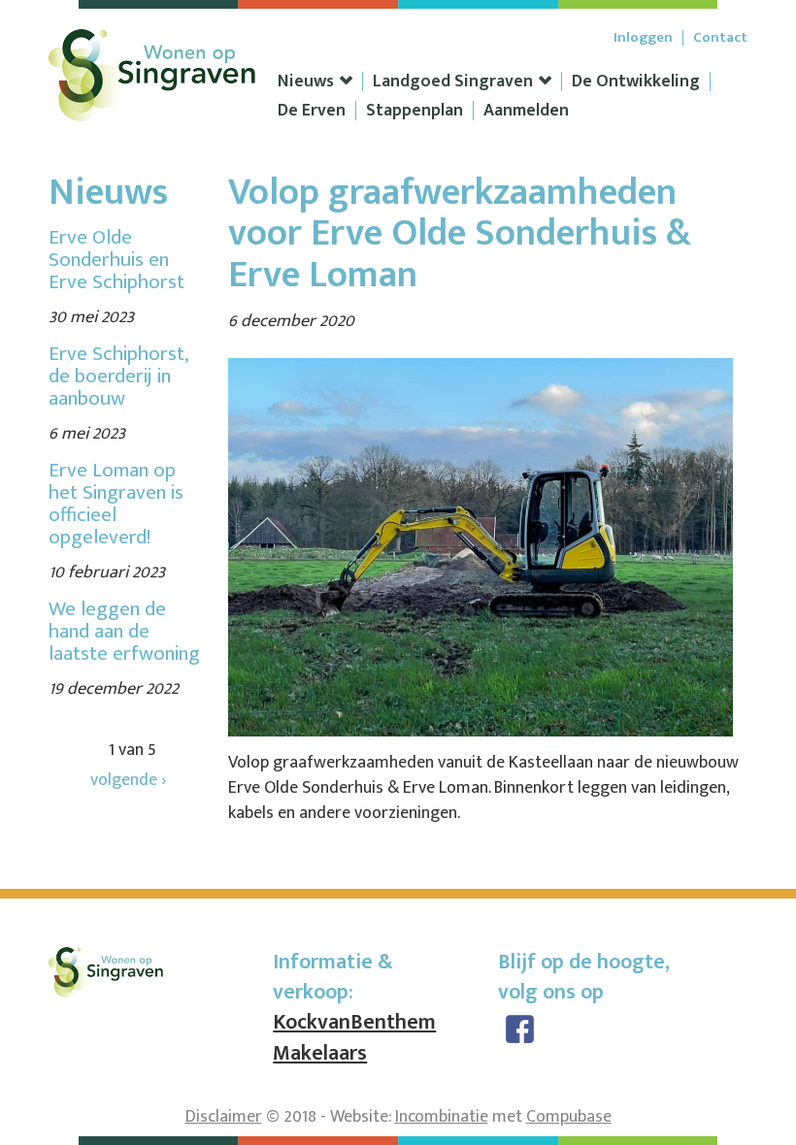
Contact (720, 38)
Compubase (569, 1116)
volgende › (128, 780)
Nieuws (306, 81)
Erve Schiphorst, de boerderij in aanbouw (118, 376)
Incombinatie (441, 1116)
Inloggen (643, 38)
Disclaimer (223, 1116)
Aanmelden (526, 110)
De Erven (312, 110)
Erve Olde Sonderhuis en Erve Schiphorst (116, 259)
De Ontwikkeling (636, 81)
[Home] (153, 67)
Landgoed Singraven (453, 81)
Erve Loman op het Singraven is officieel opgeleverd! (116, 503)
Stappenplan (414, 110)
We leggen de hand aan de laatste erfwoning (124, 631)
